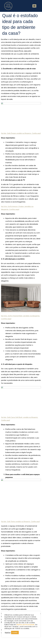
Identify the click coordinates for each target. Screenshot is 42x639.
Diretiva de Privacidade (25, 625)
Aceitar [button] (14, 632)
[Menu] (34, 6)
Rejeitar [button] (8, 633)
